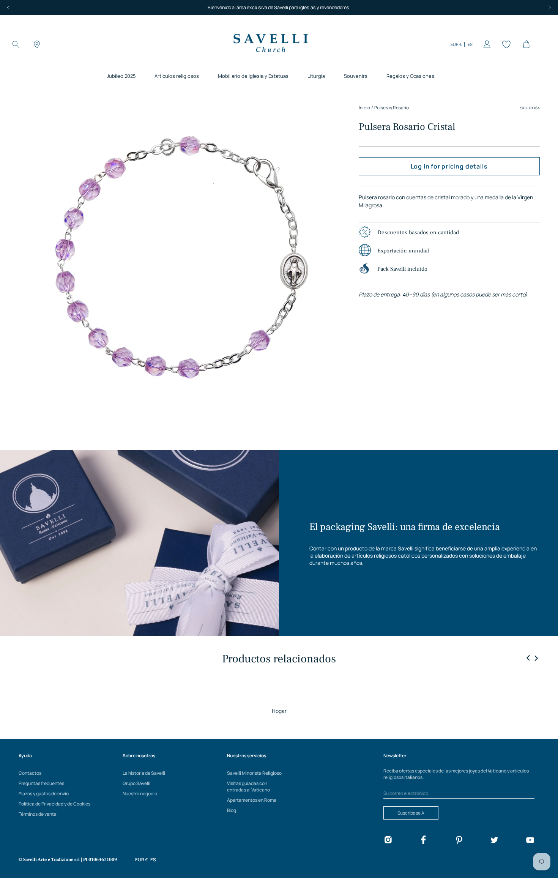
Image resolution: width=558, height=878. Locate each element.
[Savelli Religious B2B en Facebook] (423, 841)
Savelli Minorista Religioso (254, 773)
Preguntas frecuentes (41, 783)
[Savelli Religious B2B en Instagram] (387, 841)
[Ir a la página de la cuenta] (485, 44)
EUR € (456, 44)
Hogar (279, 710)
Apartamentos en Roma (251, 800)
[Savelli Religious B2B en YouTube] (529, 841)
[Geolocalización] (35, 44)
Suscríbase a (410, 813)
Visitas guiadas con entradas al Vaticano (248, 786)
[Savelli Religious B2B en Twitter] (494, 841)
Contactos (30, 773)
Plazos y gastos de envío (44, 793)
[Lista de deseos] (505, 44)
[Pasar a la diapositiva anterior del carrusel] (528, 658)
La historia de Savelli (144, 773)
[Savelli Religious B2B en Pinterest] (458, 841)
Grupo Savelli (136, 783)
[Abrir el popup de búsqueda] (15, 44)
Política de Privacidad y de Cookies (54, 804)
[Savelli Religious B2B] (270, 44)
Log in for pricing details (449, 166)
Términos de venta (38, 814)
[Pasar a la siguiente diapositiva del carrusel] (536, 657)
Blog (231, 810)
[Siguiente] (549, 7)
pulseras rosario (391, 107)
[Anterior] (8, 7)
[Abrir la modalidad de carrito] (524, 44)
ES (470, 44)
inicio (364, 107)
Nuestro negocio (140, 793)
